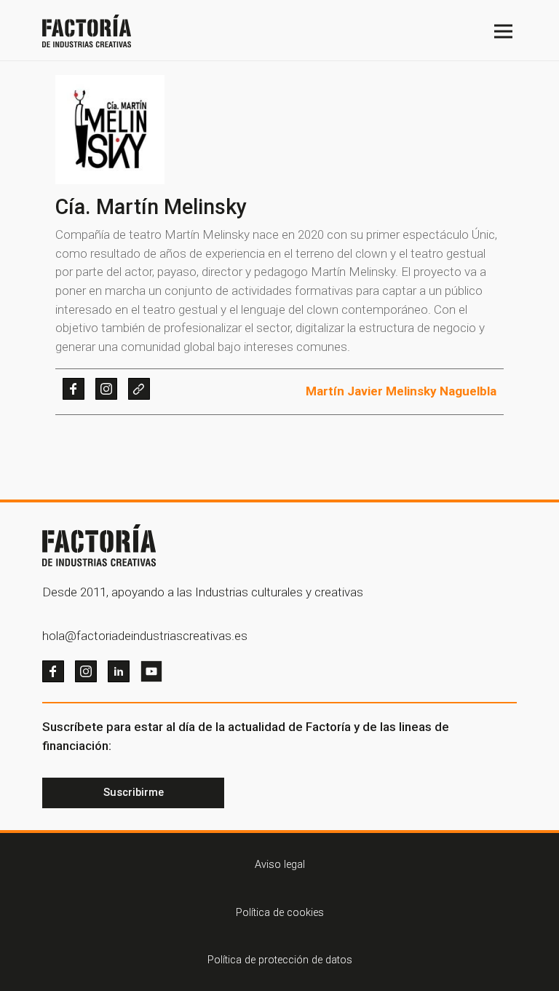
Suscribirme (133, 792)
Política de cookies (280, 913)
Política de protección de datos (279, 960)
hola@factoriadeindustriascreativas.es (144, 635)
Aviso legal (280, 864)
